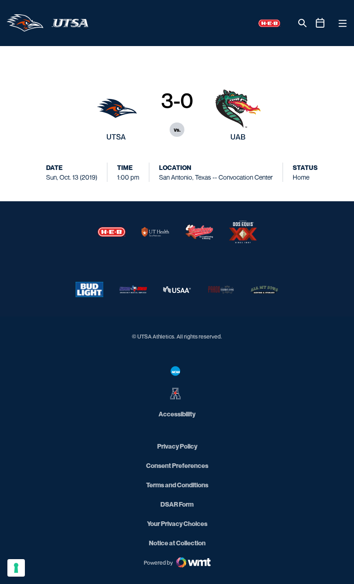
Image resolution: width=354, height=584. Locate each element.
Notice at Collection (177, 543)
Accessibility (177, 413)
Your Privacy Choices (177, 523)
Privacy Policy (177, 446)
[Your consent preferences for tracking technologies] (16, 568)
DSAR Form (177, 504)
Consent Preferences (177, 465)
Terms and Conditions (177, 485)
